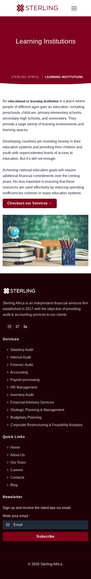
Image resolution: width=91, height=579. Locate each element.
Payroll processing (24, 380)
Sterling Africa (25, 77)
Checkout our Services (28, 203)
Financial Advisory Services (31, 402)
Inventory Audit (21, 395)
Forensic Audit (21, 365)
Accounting (18, 372)
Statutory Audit (21, 350)
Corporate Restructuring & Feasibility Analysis (45, 425)
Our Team (17, 462)
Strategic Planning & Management (36, 410)
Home (14, 447)
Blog (13, 485)
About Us (17, 455)
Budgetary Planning (25, 417)
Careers (16, 470)
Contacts (16, 477)
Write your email (16, 516)
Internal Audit (20, 357)
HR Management (23, 387)
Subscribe (45, 536)
